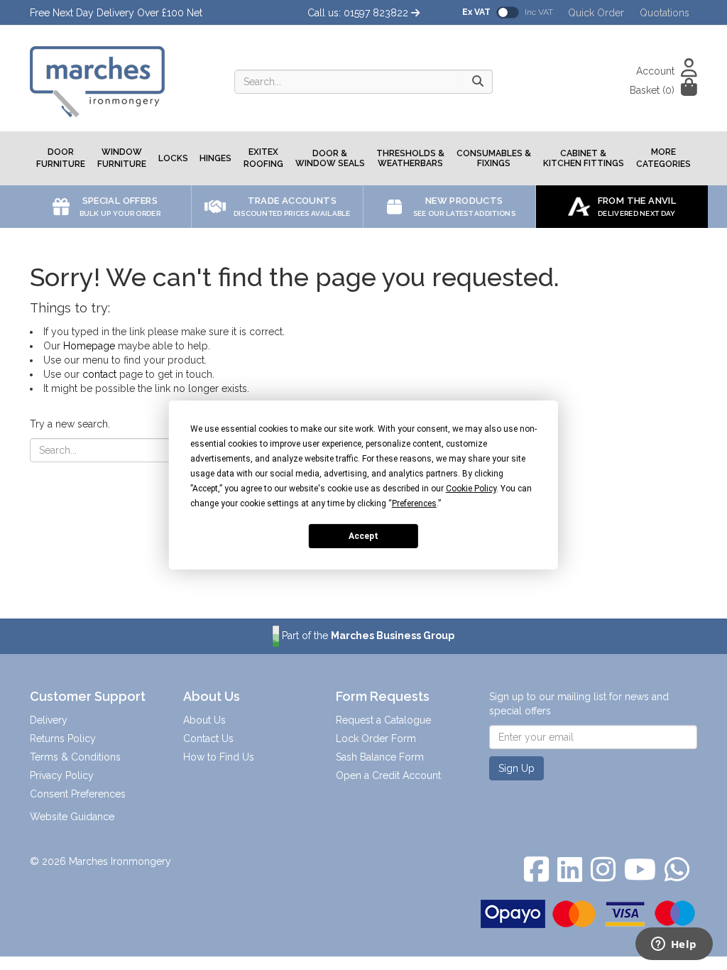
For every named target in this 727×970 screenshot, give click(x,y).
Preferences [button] (414, 503)
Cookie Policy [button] (471, 489)
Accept (363, 535)
